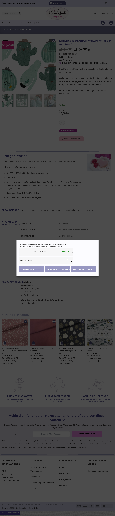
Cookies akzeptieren (31, 269)
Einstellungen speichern (83, 269)
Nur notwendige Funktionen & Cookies (58, 269)
